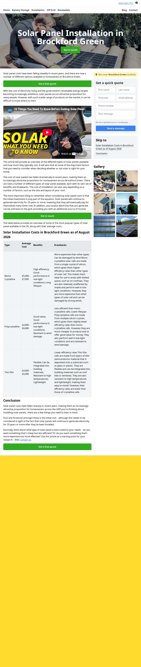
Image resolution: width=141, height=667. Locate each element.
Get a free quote (47, 83)
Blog (124, 10)
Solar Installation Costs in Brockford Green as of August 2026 (114, 147)
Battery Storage (20, 10)
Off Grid (51, 10)
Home (6, 10)
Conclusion (101, 153)
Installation (38, 10)
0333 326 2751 (126, 3)
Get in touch (70, 49)
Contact (133, 10)
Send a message (115, 128)
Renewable (64, 10)
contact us (25, 439)
